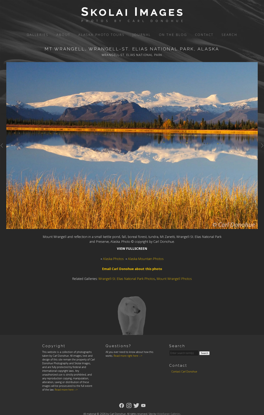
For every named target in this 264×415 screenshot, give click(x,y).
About (63, 34)
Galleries (37, 34)
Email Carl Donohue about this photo (132, 269)
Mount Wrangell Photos (174, 278)
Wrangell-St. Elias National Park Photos (126, 278)
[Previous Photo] (3, 151)
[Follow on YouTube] (143, 405)
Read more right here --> (128, 355)
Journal (142, 34)
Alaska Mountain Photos (146, 259)
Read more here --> (66, 389)
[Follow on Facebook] (121, 405)
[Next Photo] (261, 151)
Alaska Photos (113, 259)
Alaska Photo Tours (101, 34)
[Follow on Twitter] (136, 405)
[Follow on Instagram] (129, 405)
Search (229, 34)
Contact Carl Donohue (184, 371)
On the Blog (173, 34)
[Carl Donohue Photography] (132, 19)
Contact (204, 34)
